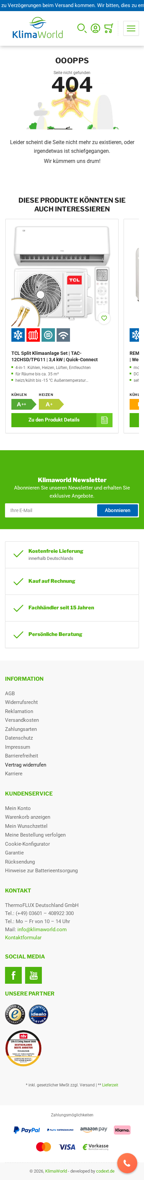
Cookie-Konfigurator (27, 844)
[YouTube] (33, 975)
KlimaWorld (56, 1171)
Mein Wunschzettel (26, 826)
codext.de (105, 1171)
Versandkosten (22, 720)
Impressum (17, 747)
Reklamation (19, 711)
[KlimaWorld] (72, 1045)
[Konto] (95, 28)
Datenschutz (19, 738)
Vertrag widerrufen (25, 765)
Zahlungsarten (21, 729)
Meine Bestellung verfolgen (35, 835)
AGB (10, 693)
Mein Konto (18, 808)
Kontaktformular (23, 938)
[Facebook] (13, 975)
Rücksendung (20, 862)
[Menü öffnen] (131, 28)
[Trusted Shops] (15, 1014)
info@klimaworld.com (42, 929)
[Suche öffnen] (82, 28)
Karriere (13, 774)
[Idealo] (38, 1014)
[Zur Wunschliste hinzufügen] (104, 318)
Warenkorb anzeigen (27, 817)
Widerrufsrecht (21, 702)
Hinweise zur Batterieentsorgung (41, 871)
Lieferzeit (110, 1085)
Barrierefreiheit (21, 756)
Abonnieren (117, 510)
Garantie (14, 853)
